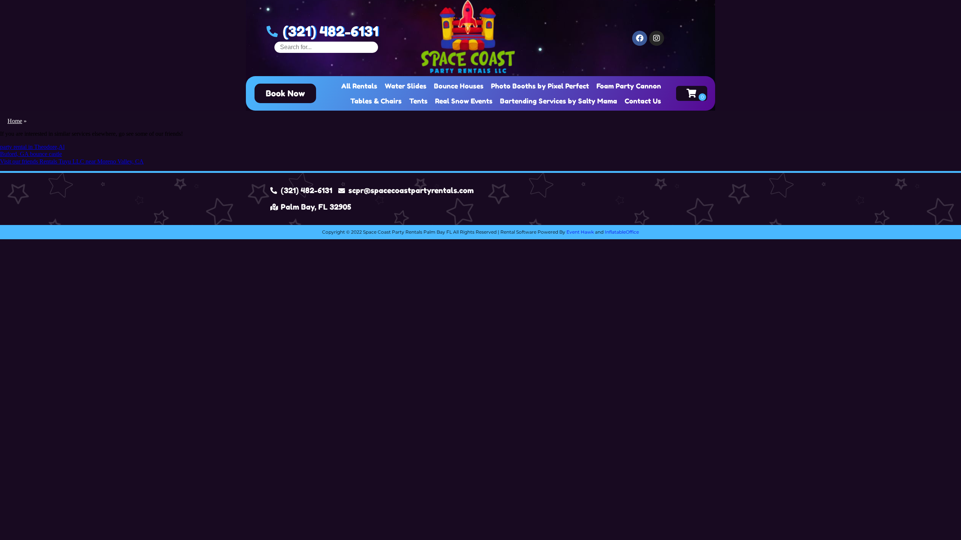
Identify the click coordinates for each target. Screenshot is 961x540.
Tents (418, 101)
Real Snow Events (464, 101)
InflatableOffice (622, 232)
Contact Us (643, 101)
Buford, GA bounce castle (31, 154)
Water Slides (405, 86)
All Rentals (359, 86)
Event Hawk (580, 232)
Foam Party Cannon (628, 86)
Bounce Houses (459, 86)
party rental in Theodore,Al (32, 147)
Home (15, 121)
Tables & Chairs (376, 101)
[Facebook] (639, 38)
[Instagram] (656, 38)
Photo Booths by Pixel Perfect (540, 86)
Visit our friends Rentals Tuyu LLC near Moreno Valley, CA (72, 161)
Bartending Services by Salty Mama (558, 101)
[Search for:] (326, 47)
